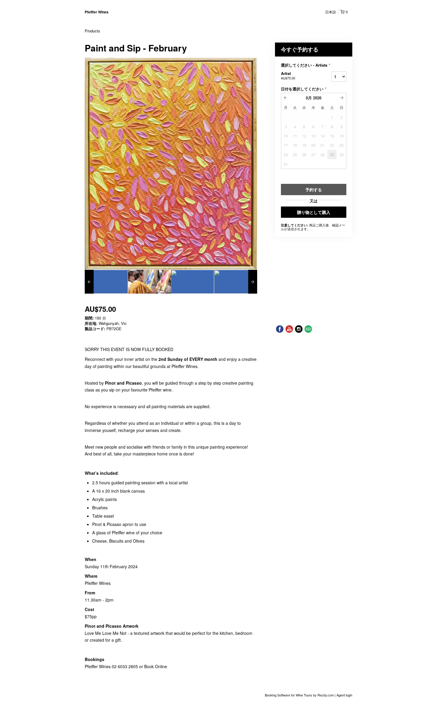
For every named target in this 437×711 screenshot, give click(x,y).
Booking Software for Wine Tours (289, 695)
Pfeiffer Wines (97, 12)
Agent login (344, 695)
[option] (106, 282)
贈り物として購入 (313, 212)
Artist (288, 75)
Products (92, 31)
